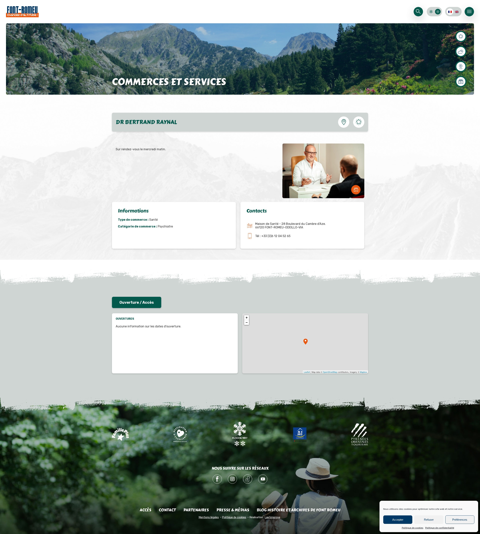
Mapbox (363, 371)
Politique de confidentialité (439, 527)
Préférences (459, 519)
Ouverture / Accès (136, 302)
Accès (145, 510)
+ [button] (247, 317)
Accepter (397, 519)
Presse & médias (232, 510)
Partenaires (196, 510)
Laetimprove (272, 517)
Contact (167, 510)
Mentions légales (209, 517)
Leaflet (307, 371)
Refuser (429, 519)
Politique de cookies (412, 527)
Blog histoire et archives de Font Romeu (298, 510)
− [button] (247, 322)
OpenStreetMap (330, 371)
